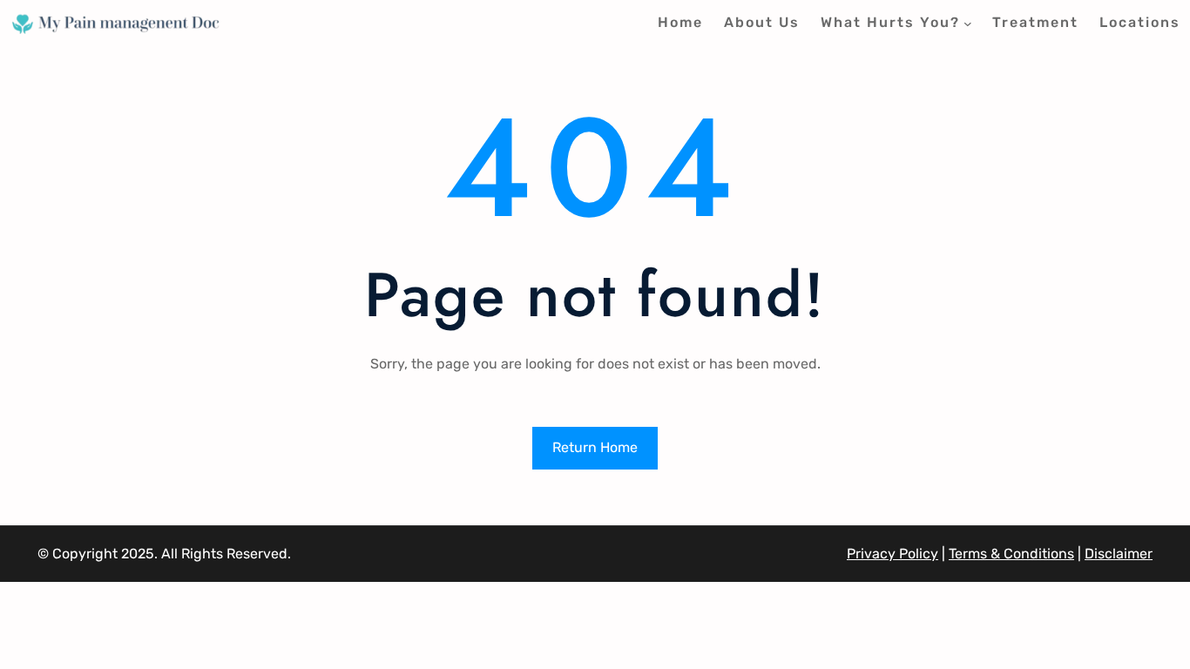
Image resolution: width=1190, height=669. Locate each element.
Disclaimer (1119, 553)
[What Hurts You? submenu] (967, 23)
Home (680, 22)
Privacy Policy (892, 553)
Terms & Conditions (1011, 553)
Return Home (595, 447)
